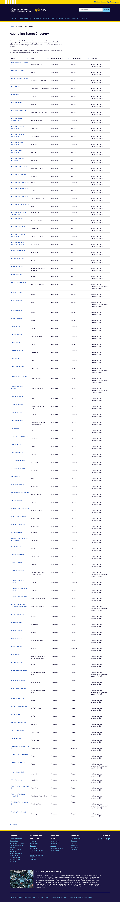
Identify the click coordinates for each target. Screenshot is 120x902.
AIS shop (97, 2)
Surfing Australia (17, 714)
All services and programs (15, 860)
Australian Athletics (17, 102)
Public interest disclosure (59, 897)
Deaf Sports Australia (18, 366)
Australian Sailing (17, 218)
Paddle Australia (17, 562)
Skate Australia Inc (17, 638)
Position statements (57, 848)
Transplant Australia (18, 762)
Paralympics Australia (18, 570)
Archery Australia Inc (18, 70)
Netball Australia (17, 546)
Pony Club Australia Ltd (19, 596)
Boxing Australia (17, 318)
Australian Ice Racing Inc (19, 174)
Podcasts (53, 846)
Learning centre (15, 857)
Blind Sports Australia (18, 282)
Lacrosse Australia (17, 500)
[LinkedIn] (109, 839)
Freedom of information (75, 897)
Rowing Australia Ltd (18, 614)
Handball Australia (17, 444)
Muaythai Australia (17, 532)
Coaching (33, 846)
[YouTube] (104, 839)
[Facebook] (99, 839)
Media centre (55, 841)
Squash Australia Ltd (18, 698)
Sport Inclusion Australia (19, 688)
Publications (54, 843)
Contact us (74, 849)
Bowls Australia (16, 310)
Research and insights (17, 843)
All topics (33, 859)
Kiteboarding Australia (18, 484)
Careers (103, 2)
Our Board (74, 841)
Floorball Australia (17, 412)
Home (12, 26)
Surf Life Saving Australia (19, 706)
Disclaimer (40, 897)
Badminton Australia (18, 250)
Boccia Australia (17, 300)
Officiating (33, 848)
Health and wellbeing (36, 853)
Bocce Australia (16, 292)
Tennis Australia (16, 738)
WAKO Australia (16, 780)
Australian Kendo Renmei (19, 196)
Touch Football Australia (19, 754)
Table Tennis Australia (18, 730)
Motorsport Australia (18, 524)
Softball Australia (17, 662)
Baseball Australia (17, 258)
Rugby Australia (16, 622)
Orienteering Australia (18, 554)
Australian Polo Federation (20, 204)
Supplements (34, 843)
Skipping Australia (17, 646)
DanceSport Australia (18, 350)
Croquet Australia (17, 334)
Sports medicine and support (36, 856)
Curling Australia (17, 342)
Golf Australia (16, 428)
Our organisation (76, 838)
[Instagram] (107, 839)
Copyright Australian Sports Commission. (23, 897)
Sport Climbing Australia (19, 680)
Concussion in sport (36, 850)
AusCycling (15, 86)
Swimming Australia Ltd (19, 722)
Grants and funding (16, 838)
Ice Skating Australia (18, 468)
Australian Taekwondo (18, 226)
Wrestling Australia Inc (18, 812)
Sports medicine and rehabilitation (16, 854)
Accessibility (88, 897)
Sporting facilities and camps (15, 850)
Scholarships (14, 841)
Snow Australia (16, 654)
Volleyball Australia (17, 772)
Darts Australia (16, 358)
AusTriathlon (15, 94)
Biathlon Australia (17, 274)
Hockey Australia (17, 452)
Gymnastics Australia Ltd (19, 436)
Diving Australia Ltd (18, 396)
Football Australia (17, 420)
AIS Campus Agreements (74, 846)
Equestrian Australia (18, 404)
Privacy (47, 897)
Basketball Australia (18, 266)
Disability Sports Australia (20, 376)
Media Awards (55, 850)
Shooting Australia (17, 630)
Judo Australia (16, 476)
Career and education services (16, 846)
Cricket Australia (17, 326)
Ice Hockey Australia (18, 460)
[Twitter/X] (101, 839)
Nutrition (33, 841)
